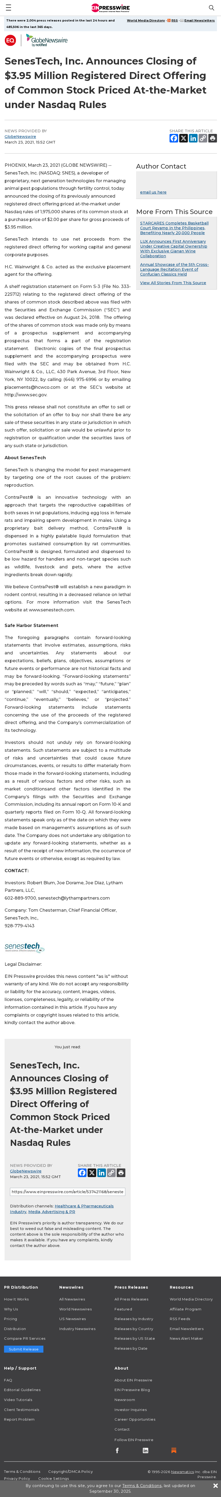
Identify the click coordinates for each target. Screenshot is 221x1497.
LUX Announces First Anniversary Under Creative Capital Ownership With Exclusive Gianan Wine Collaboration (173, 248)
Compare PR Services (25, 1338)
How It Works (16, 1299)
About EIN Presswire (134, 1380)
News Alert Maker (186, 1338)
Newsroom (125, 1400)
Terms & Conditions (22, 1471)
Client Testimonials (21, 1409)
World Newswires (75, 1309)
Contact (122, 1429)
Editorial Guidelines (22, 1390)
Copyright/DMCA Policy (70, 1471)
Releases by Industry (134, 1319)
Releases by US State (135, 1338)
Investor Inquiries (131, 1409)
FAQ (8, 1380)
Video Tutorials (18, 1400)
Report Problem (19, 1419)
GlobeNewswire (20, 136)
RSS (174, 20)
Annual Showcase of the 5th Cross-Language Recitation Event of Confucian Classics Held (174, 269)
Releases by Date (131, 1348)
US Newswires (72, 1319)
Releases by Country (134, 1329)
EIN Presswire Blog (132, 1390)
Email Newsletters (199, 20)
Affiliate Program (186, 1309)
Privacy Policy (17, 1478)
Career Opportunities (135, 1419)
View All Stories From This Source (173, 282)
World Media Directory (146, 20)
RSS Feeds (180, 1319)
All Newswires (72, 1299)
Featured (123, 1309)
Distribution (15, 1329)
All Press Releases (131, 1299)
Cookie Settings (53, 1478)
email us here (153, 192)
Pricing (10, 1319)
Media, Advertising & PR (51, 1211)
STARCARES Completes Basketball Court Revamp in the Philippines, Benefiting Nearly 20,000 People (174, 228)
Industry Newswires (77, 1329)
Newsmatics (182, 1472)
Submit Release (24, 1349)
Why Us (11, 1309)
